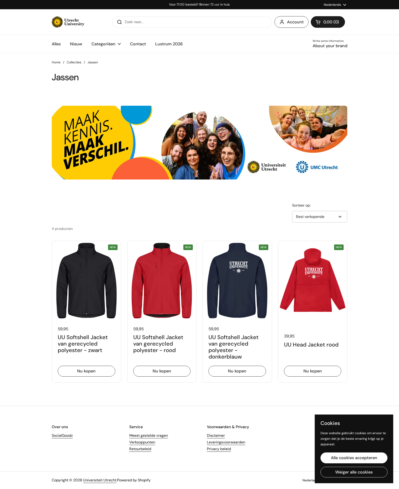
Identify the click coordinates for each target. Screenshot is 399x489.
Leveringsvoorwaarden (226, 442)
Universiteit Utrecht (99, 480)
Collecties (74, 62)
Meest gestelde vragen (148, 435)
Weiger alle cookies (354, 472)
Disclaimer (216, 435)
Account (295, 22)
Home (56, 62)
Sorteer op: (301, 205)
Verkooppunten (142, 442)
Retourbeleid (140, 448)
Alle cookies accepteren (354, 458)
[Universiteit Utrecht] (68, 22)
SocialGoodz (62, 435)
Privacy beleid (219, 448)
